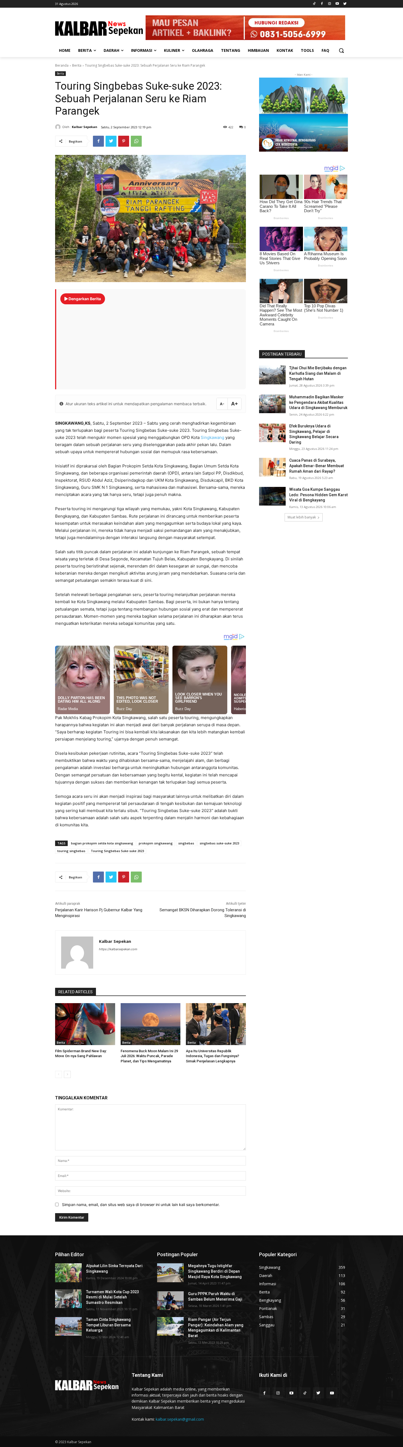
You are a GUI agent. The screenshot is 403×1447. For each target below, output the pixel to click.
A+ (234, 404)
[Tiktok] (314, 4)
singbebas (186, 843)
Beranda (62, 65)
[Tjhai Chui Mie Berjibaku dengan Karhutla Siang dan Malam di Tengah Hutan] (272, 374)
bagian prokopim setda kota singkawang (102, 843)
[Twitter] (345, 4)
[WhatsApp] (136, 141)
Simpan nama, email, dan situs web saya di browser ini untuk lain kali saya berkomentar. (141, 1204)
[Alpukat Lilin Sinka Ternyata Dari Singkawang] (68, 1272)
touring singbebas (71, 851)
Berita (76, 65)
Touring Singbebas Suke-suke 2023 (117, 851)
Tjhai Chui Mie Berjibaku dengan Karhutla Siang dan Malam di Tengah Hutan (318, 373)
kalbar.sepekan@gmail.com (180, 1419)
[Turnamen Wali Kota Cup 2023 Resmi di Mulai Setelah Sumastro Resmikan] (68, 1298)
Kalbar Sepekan (84, 127)
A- (222, 404)
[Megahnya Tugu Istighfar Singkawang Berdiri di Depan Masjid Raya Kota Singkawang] (170, 1272)
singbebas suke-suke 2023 (219, 843)
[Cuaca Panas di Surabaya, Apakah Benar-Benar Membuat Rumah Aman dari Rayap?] (272, 467)
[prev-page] (58, 1074)
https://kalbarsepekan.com (118, 949)
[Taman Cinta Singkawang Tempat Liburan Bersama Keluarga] (68, 1326)
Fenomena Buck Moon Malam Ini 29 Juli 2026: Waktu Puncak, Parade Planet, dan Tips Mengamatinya (149, 1056)
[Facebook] (322, 4)
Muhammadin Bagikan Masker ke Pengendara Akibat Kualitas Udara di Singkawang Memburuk (318, 402)
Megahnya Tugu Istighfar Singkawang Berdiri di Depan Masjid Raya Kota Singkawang (215, 1271)
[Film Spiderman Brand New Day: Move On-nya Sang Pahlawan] (85, 1024)
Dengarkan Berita (84, 298)
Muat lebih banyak (302, 517)
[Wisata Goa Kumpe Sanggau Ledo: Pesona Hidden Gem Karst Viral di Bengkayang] (272, 496)
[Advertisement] (151, 344)
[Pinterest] (123, 141)
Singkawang (212, 437)
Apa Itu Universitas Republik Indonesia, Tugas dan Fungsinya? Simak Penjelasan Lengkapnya (212, 1056)
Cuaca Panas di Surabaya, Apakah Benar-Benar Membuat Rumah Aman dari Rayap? (316, 465)
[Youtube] (337, 4)
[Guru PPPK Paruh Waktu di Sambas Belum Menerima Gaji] (170, 1300)
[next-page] (67, 1074)
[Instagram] (330, 4)
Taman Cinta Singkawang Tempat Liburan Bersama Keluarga (108, 1324)
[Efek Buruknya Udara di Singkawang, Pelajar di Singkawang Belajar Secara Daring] (272, 433)
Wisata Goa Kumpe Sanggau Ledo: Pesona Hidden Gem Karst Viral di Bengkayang (318, 494)
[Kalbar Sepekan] (58, 127)
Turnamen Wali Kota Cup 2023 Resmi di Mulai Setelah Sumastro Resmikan (112, 1297)
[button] (341, 50)
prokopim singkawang (156, 843)
